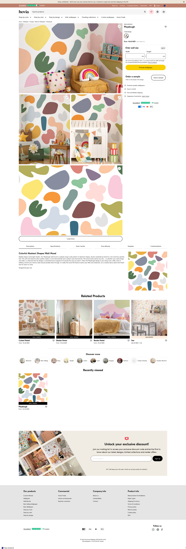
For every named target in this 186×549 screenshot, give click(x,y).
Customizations (155, 246)
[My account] (157, 11)
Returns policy (132, 510)
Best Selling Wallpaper (30, 504)
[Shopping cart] (163, 11)
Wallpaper (26, 21)
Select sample (158, 78)
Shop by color (27, 512)
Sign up (157, 458)
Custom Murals (28, 495)
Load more (70, 239)
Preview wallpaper (145, 67)
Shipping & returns (134, 501)
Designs (32, 21)
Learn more (145, 96)
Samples (131, 246)
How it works (80, 246)
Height (156, 53)
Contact (95, 501)
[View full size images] (119, 26)
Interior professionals (64, 498)
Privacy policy (132, 507)
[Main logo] (24, 11)
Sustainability (97, 498)
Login (158, 6)
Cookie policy (132, 512)
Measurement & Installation (136, 495)
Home (20, 21)
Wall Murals (27, 501)
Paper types (131, 498)
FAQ (129, 515)
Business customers (64, 501)
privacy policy (135, 469)
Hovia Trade (62, 495)
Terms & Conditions (134, 504)
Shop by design (28, 515)
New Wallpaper (28, 507)
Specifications (55, 246)
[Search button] (145, 11)
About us (96, 495)
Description (30, 246)
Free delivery (105, 246)
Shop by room (27, 510)
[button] (164, 5)
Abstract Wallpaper (40, 21)
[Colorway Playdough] (126, 36)
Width (135, 53)
